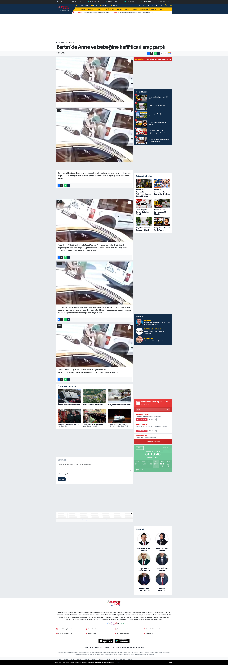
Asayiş (83, 9)
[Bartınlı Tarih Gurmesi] (139, 331)
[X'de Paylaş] (151, 53)
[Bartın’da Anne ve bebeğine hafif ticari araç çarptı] (94, 79)
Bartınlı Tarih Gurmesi (152, 329)
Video (95, 5)
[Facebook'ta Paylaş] (148, 53)
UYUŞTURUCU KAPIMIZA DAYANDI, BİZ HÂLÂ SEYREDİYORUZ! (157, 323)
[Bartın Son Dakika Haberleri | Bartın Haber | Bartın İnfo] (63, 8)
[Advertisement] (114, 27)
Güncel (90, 9)
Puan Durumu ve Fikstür (65, 633)
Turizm (153, 9)
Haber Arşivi (149, 633)
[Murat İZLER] (139, 340)
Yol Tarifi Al (153, 419)
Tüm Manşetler (92, 633)
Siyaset (98, 9)
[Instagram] (112, 623)
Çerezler (118, 662)
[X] (109, 623)
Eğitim (119, 9)
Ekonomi (127, 9)
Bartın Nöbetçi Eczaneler (66, 629)
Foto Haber (70, 42)
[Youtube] (115, 623)
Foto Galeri (84, 5)
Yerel (160, 9)
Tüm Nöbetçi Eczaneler (153, 441)
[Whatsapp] (122, 623)
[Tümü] (169, 316)
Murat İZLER (148, 338)
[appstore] (106, 641)
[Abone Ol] (169, 53)
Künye (115, 5)
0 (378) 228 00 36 (142, 430)
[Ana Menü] (170, 5)
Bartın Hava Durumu (93, 629)
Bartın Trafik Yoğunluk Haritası (154, 629)
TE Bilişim (161, 660)
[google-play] (122, 641)
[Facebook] (106, 623)
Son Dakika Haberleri (123, 633)
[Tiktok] (118, 623)
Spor (105, 9)
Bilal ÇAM (147, 320)
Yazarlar (105, 5)
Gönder (61, 479)
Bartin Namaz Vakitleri (123, 629)
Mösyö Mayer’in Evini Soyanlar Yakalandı (154, 332)
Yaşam (112, 9)
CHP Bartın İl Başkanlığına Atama (155, 341)
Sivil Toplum (144, 9)
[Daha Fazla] (158, 53)
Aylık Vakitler (140, 470)
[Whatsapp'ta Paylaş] (155, 53)
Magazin (122, 659)
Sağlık (135, 9)
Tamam (170, 662)
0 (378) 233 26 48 (142, 419)
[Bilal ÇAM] (139, 322)
